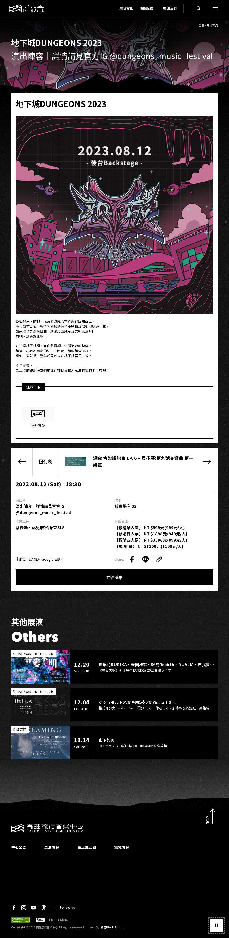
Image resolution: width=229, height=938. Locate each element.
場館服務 (146, 8)
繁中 (40, 920)
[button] (216, 925)
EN (51, 920)
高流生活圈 (86, 847)
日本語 (63, 920)
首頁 (201, 25)
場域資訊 (121, 847)
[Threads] (43, 907)
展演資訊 (126, 8)
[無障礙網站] (20, 920)
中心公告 (18, 847)
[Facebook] (14, 907)
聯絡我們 (170, 8)
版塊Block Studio (112, 927)
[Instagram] (23, 907)
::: (114, 8)
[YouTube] (33, 907)
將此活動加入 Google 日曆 (40, 559)
